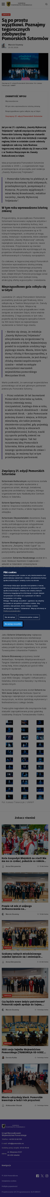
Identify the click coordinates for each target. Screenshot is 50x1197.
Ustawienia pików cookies (28, 617)
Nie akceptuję (10, 617)
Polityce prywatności (11, 611)
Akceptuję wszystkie (13, 624)
